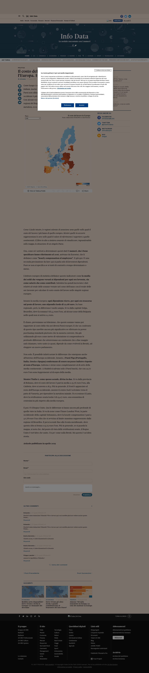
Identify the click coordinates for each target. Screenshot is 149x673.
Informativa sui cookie (64, 88)
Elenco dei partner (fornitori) (50, 98)
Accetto (81, 105)
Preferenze (67, 105)
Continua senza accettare (102, 70)
